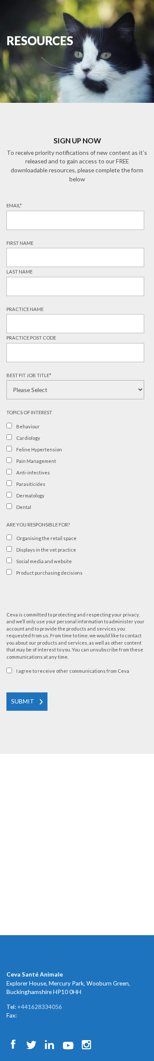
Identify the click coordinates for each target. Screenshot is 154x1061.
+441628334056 (39, 1006)
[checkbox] (75, 468)
